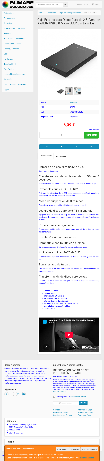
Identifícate (83, 4)
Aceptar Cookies (89, 449)
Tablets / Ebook (10, 64)
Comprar (91, 135)
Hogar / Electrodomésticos (14, 74)
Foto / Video (9, 69)
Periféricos (8, 59)
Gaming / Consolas (11, 49)
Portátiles (8, 23)
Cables (6, 54)
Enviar (83, 403)
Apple (6, 89)
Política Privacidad (60, 412)
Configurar (62, 449)
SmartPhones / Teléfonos (14, 28)
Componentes (9, 18)
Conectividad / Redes (12, 44)
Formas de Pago (84, 415)
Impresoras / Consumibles (14, 39)
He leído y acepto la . (71, 397)
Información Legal (85, 410)
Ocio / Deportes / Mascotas (15, 84)
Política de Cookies (86, 458)
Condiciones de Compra (62, 415)
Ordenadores (9, 13)
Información (61, 156)
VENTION (73, 102)
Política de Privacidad (59, 391)
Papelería (8, 79)
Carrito (97, 4)
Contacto (57, 410)
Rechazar (75, 449)
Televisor (7, 33)
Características (46, 156)
